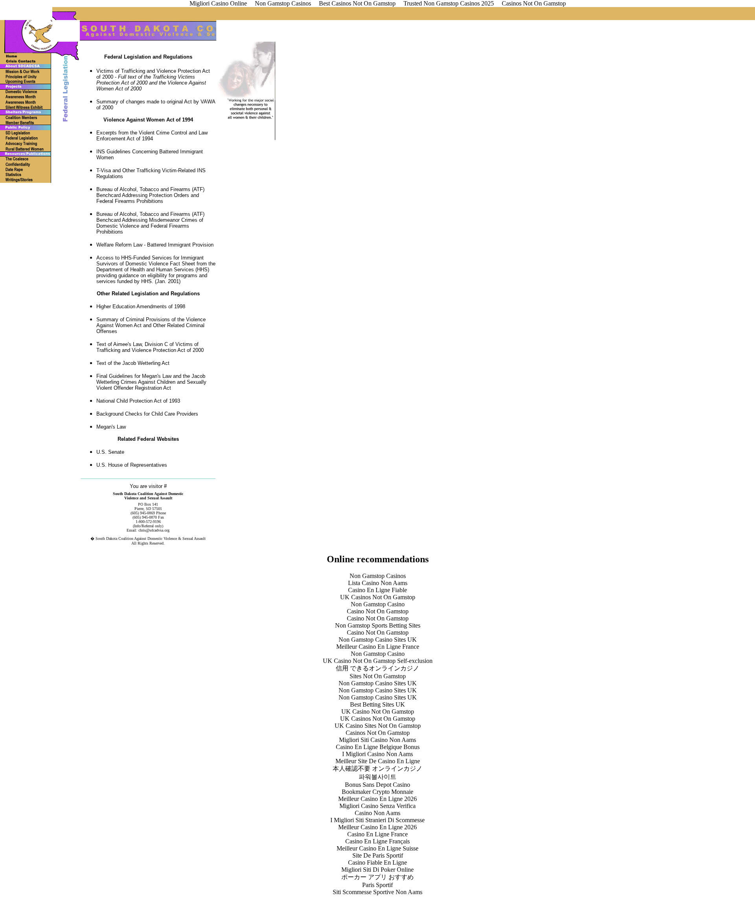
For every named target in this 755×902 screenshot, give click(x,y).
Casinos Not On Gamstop (378, 732)
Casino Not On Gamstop (378, 611)
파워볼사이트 (377, 776)
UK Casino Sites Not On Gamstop (378, 725)
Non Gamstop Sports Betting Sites (377, 625)
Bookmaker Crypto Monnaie (377, 791)
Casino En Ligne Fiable (377, 590)
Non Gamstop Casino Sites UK (378, 639)
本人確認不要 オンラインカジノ (377, 768)
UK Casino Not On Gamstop (377, 711)
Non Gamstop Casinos (378, 575)
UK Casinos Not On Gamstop (377, 597)
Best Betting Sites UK (377, 704)
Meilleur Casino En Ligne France (377, 646)
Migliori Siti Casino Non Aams (377, 739)
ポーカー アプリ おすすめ (377, 877)
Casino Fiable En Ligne (377, 862)
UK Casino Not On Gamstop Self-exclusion (378, 660)
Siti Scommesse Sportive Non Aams (377, 892)
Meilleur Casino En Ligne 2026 (377, 798)
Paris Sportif (377, 885)
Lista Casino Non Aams (377, 583)
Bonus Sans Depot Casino (377, 784)
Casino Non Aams (377, 813)
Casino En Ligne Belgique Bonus (378, 747)
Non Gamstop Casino (378, 604)
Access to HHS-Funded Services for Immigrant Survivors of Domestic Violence (150, 261)
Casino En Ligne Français (377, 841)
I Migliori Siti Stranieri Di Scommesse (377, 820)
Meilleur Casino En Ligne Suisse (377, 848)
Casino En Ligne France (377, 834)
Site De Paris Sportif (377, 855)
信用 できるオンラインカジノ (377, 668)
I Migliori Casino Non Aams (377, 754)
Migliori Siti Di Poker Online (377, 869)
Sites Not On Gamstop (378, 676)
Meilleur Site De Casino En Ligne (377, 761)
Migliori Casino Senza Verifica (377, 806)
